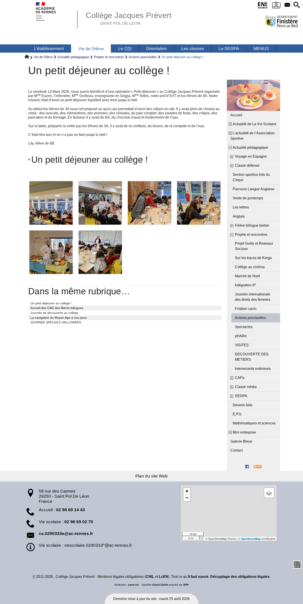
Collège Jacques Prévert (128, 18)
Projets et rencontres (109, 57)
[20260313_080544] (199, 203)
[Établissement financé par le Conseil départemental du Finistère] (281, 22)
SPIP (186, 584)
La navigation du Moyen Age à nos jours (58, 317)
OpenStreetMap (251, 539)
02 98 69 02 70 (78, 521)
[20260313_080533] (149, 203)
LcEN (163, 576)
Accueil (236, 115)
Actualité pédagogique (73, 57)
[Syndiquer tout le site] (257, 466)
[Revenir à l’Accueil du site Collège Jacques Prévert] (46, 11)
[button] (296, 5)
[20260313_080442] (100, 203)
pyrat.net (133, 584)
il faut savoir (198, 576)
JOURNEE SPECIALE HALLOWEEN (55, 322)
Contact (236, 450)
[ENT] (263, 6)
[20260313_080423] (51, 203)
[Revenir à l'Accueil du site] (29, 57)
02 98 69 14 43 (70, 509)
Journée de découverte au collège (54, 313)
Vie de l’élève (43, 57)
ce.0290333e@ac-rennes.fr (66, 533)
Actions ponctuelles (143, 57)
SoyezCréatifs (160, 584)
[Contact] (287, 5)
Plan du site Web (151, 476)
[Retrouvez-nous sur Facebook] (247, 466)
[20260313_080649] (100, 252)
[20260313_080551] (51, 252)
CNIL (150, 576)
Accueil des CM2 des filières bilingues (56, 308)
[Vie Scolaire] (276, 6)
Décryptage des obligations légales (240, 576)
